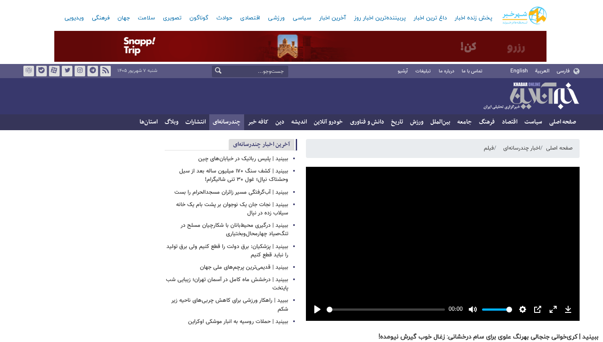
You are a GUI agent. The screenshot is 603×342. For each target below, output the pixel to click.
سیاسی (302, 18)
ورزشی (276, 18)
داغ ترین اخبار (430, 18)
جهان (123, 18)
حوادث (224, 18)
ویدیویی (74, 18)
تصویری (172, 18)
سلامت (146, 18)
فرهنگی (100, 18)
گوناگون (198, 18)
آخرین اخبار (332, 18)
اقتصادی (250, 18)
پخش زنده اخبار (473, 18)
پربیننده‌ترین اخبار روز (380, 18)
